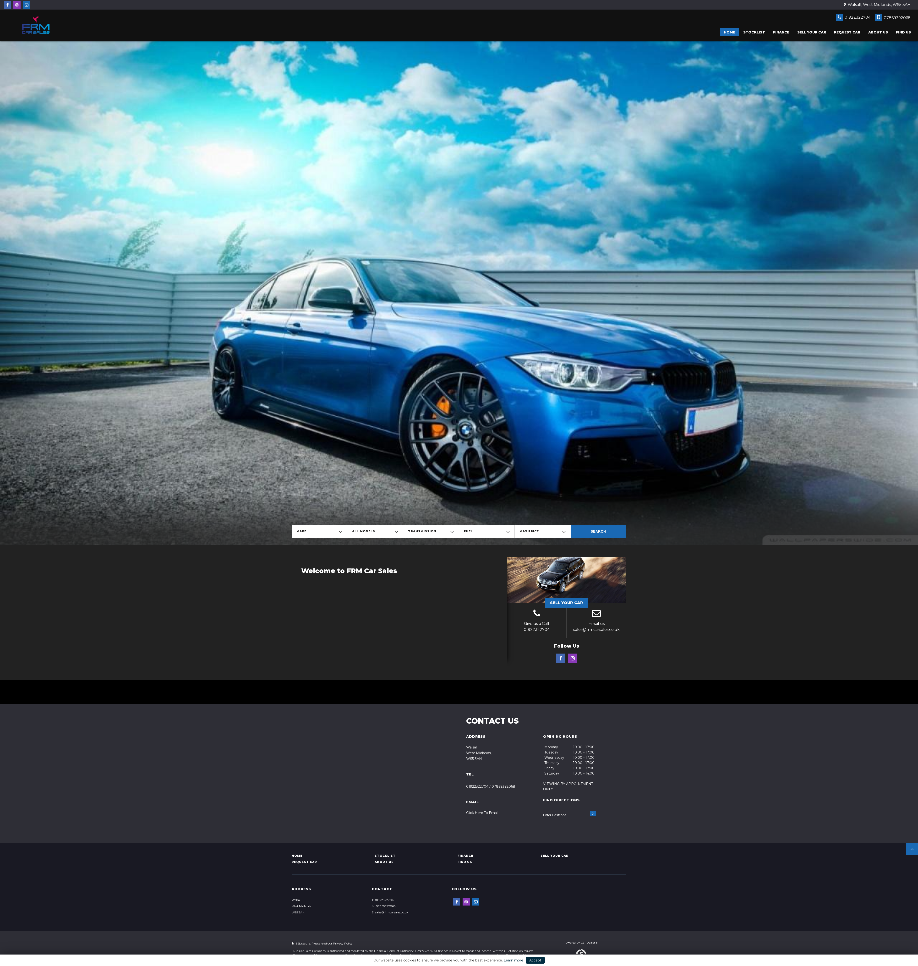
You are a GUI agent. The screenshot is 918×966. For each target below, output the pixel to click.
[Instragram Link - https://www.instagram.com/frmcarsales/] (17, 5)
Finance (781, 32)
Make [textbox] (301, 531)
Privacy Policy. (343, 943)
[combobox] (319, 531)
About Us (878, 32)
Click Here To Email (482, 813)
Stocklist (754, 32)
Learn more (513, 960)
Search (598, 531)
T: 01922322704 (383, 900)
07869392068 (897, 18)
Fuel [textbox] (468, 531)
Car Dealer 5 (589, 942)
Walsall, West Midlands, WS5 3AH (879, 4)
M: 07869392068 (384, 906)
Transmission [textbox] (422, 531)
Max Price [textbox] (529, 531)
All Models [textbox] (363, 531)
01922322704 (857, 17)
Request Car (847, 32)
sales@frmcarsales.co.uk (596, 629)
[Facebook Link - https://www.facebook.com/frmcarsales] (7, 5)
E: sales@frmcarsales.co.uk (390, 912)
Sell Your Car (566, 602)
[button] (912, 849)
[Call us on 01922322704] (536, 614)
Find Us (903, 32)
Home (729, 32)
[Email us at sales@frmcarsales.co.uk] (26, 5)
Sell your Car (811, 32)
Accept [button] (535, 960)
